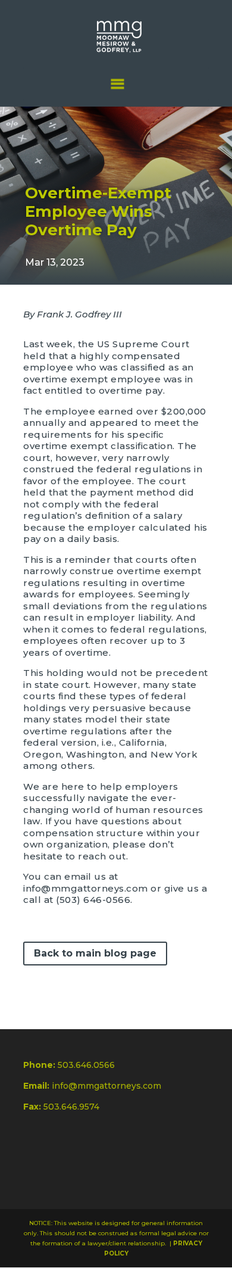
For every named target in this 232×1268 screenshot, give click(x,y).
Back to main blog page (95, 953)
